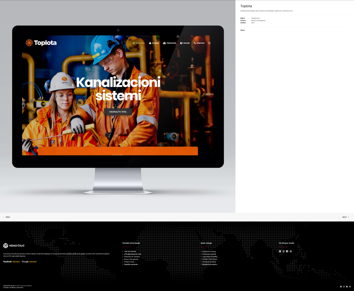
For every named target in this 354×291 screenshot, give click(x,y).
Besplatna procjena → (210, 264)
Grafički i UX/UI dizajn (209, 259)
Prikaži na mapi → (130, 262)
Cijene (45, 5)
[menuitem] (16, 5)
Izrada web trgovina (209, 254)
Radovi (36, 5)
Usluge (25, 5)
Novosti (54, 5)
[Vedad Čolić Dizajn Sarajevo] (5, 4)
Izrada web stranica (209, 251)
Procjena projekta (326, 5)
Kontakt (64, 5)
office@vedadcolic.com (132, 254)
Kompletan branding (209, 262)
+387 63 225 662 (130, 251)
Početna (16, 5)
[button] (340, 5)
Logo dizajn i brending (209, 257)
